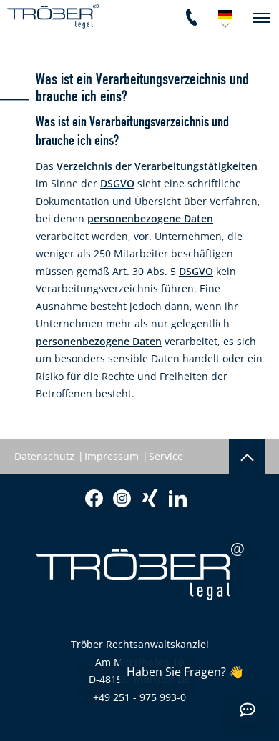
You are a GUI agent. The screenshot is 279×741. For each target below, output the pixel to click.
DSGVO (117, 183)
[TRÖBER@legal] (53, 16)
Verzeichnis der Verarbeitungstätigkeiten (157, 166)
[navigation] (261, 18)
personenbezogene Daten (150, 218)
